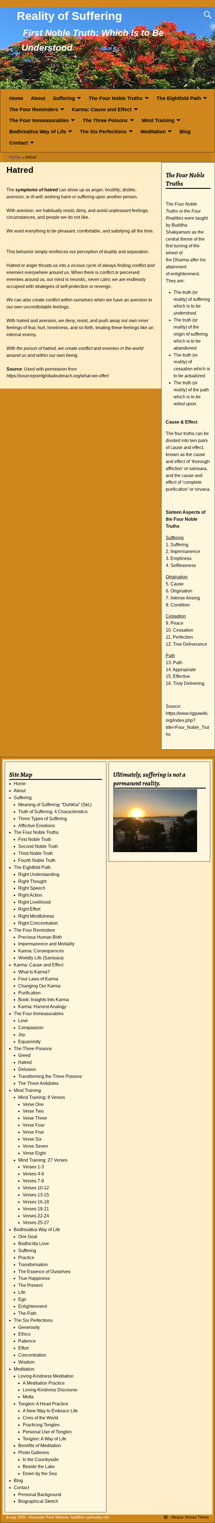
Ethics (24, 1334)
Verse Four (34, 1125)
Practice (26, 1257)
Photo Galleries (33, 1452)
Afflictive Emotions (36, 825)
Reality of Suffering (69, 16)
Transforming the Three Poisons (50, 1076)
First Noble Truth (34, 839)
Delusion (27, 1069)
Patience (27, 1341)
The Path (27, 1313)
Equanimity (29, 1041)
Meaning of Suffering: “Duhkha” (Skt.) (55, 804)
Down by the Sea (40, 1473)
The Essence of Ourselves (44, 1271)
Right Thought (32, 881)
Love (23, 1020)
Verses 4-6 (33, 1173)
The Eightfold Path (178, 98)
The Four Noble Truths (115, 98)
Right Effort (29, 909)
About (38, 98)
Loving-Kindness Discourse (50, 1389)
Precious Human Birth (40, 937)
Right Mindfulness (36, 916)
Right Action (30, 895)
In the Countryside (41, 1459)
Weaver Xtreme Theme (190, 1517)
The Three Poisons (105, 120)
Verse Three (35, 1118)
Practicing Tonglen (41, 1424)
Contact (18, 143)
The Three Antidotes (38, 1083)
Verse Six (32, 1139)
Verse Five (33, 1132)
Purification (29, 992)
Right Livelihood (34, 902)
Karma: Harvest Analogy (42, 1006)
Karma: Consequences (41, 950)
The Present (30, 1285)
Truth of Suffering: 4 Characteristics (53, 811)
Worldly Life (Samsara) (41, 957)
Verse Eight (34, 1153)
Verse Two (33, 1111)
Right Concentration (38, 923)
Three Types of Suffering (42, 818)
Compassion (30, 1027)
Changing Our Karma (39, 985)
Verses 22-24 (36, 1215)
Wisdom (26, 1362)
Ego (22, 1299)
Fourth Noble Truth (36, 860)
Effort (23, 1348)
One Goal (27, 1236)
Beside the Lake (39, 1466)
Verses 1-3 (33, 1166)
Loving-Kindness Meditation (46, 1376)
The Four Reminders (33, 109)
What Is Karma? (34, 971)
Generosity (29, 1327)
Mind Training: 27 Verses (42, 1160)
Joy (21, 1034)
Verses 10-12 (36, 1187)
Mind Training (158, 120)
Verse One (33, 1104)
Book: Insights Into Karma (43, 999)
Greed (24, 1055)
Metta (28, 1396)
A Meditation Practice (44, 1383)
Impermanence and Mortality (46, 943)
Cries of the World (40, 1417)
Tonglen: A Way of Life (44, 1438)
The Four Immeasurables (39, 120)
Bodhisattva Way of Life (37, 131)
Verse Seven (35, 1146)
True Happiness (34, 1278)
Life (21, 1292)
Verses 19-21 (36, 1208)
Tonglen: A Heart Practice (43, 1403)
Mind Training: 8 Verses (41, 1097)
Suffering (64, 98)
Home (16, 98)
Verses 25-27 (36, 1222)
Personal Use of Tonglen (47, 1431)
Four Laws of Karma (38, 978)
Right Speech (31, 888)
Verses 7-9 (33, 1180)
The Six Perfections (103, 131)
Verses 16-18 (36, 1201)
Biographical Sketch (38, 1501)
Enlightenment (32, 1306)
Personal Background (39, 1494)
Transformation (33, 1264)
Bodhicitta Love (33, 1243)
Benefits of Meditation (39, 1445)
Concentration (32, 1355)
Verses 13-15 (36, 1194)
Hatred (25, 1062)
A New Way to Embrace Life (50, 1410)
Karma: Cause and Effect (102, 109)
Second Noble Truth (38, 846)
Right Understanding (38, 874)
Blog (185, 131)
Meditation (153, 131)
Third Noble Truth (35, 853)
